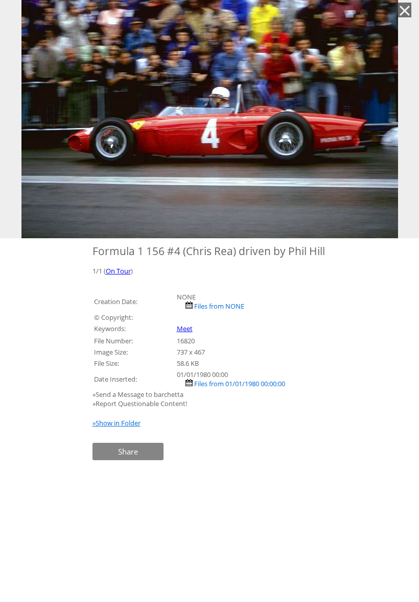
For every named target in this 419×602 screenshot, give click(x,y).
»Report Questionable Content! (139, 403)
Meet (185, 328)
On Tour (118, 270)
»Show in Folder (116, 423)
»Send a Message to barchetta (138, 394)
